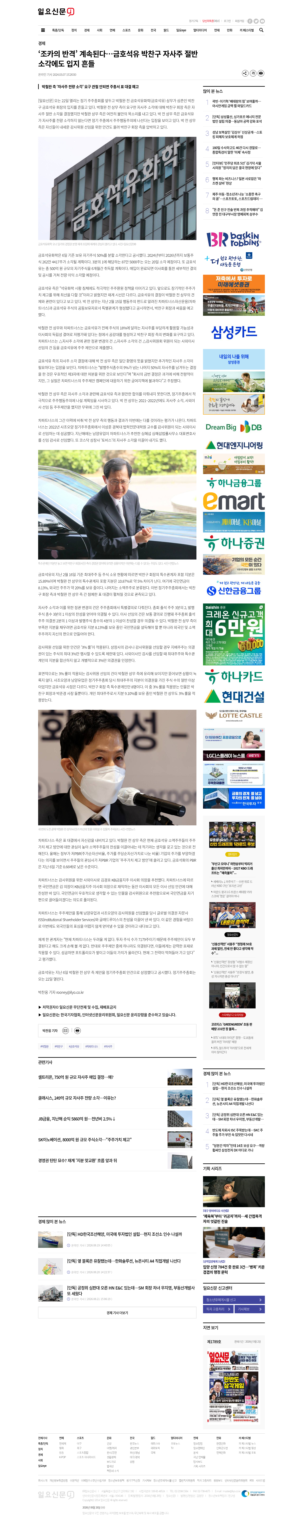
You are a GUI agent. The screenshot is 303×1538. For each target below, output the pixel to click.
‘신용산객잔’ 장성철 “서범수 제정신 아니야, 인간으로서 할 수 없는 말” (231, 964)
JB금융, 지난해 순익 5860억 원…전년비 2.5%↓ (77, 1119)
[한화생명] (234, 314)
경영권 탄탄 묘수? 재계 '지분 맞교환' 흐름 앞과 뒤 (77, 1160)
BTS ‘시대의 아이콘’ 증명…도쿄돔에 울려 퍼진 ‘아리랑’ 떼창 (232, 1039)
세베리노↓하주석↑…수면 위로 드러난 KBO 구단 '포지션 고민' (231, 883)
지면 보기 (210, 1328)
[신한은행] (229, 271)
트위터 (256, 21)
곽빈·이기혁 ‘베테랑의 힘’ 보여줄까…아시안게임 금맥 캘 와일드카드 (236, 103)
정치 (40, 1449)
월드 (153, 1438)
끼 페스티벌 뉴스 (247, 1443)
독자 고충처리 (215, 1308)
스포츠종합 (82, 1452)
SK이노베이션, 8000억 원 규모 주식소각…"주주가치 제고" (85, 1140)
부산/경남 (135, 1452)
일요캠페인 (199, 1448)
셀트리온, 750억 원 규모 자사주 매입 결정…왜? (75, 1077)
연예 (61, 1438)
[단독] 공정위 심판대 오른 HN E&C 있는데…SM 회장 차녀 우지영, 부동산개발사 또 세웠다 (131, 1291)
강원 (132, 1461)
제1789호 (214, 1341)
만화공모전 (222, 1448)
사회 (40, 1460)
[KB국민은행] (234, 573)
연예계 (62, 1443)
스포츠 (80, 1438)
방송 (61, 1452)
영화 (61, 1448)
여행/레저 (112, 1448)
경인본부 (134, 1448)
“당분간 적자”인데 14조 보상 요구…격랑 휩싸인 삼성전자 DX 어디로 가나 (238, 1147)
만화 (218, 1438)
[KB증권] (234, 531)
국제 (153, 1452)
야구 (79, 1443)
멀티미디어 (176, 1438)
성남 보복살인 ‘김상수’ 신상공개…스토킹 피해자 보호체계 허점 (237, 134)
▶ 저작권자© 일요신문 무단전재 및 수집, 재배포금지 (77, 1007)
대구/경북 (135, 1457)
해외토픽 (155, 1448)
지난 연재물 (199, 1457)
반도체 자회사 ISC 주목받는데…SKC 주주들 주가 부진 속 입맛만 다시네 (237, 1132)
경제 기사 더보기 (117, 1312)
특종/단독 (43, 1443)
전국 (132, 1438)
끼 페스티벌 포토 (247, 1452)
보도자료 (111, 1461)
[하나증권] (234, 551)
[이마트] (234, 508)
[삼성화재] (234, 785)
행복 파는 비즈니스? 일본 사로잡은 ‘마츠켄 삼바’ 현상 (236, 180)
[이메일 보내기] (65, 1030)
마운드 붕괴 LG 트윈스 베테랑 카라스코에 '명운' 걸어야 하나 (231, 894)
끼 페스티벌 (245, 1438)
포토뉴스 (175, 1443)
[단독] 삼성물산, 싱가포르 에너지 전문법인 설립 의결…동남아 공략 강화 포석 (237, 118)
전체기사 (42, 1438)
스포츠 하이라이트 (86, 1457)
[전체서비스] (43, 30)
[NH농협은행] (234, 391)
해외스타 (155, 1443)
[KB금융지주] (234, 413)
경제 (41, 43)
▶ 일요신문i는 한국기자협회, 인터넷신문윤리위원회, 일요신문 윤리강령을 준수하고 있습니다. (107, 1014)
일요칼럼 (197, 1443)
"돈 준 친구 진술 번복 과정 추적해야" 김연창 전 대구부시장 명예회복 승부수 (237, 211)
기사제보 (243, 1308)
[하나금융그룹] (234, 489)
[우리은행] (234, 747)
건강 (109, 1443)
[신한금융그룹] (234, 600)
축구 (79, 1448)
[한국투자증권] (234, 807)
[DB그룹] (234, 436)
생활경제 (111, 1457)
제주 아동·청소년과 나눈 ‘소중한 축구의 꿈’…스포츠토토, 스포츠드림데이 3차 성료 (236, 196)
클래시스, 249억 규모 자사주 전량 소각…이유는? (77, 1098)
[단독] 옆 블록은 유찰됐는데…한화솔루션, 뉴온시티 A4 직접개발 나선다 (124, 1261)
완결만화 (220, 1443)
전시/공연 (112, 1452)
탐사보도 (197, 1461)
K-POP (62, 1457)
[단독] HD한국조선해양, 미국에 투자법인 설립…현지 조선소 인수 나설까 (124, 1234)
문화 (109, 1438)
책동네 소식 (113, 1471)
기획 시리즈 (212, 1168)
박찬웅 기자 (50, 1030)
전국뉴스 (134, 1443)
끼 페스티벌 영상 (247, 1448)
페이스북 (249, 21)
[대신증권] (234, 664)
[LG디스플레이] (234, 759)
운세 (195, 1452)
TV (172, 1448)
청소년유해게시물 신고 (221, 1299)
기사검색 (260, 30)
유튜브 (262, 21)
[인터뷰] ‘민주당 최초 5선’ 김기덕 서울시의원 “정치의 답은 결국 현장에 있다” (237, 165)
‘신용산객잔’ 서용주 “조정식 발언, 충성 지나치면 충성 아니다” (232, 974)
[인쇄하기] (261, 73)
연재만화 (220, 1452)
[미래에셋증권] (234, 292)
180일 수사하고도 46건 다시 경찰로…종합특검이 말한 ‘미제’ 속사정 (236, 149)
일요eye (42, 1466)
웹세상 (110, 1466)
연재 (195, 1438)
